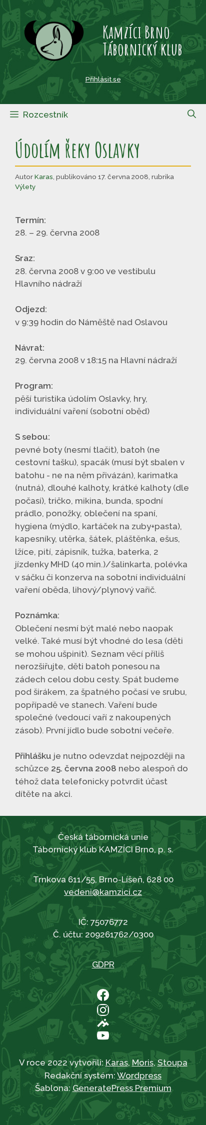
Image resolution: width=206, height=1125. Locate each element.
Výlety (25, 187)
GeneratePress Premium (122, 1088)
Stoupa (173, 1062)
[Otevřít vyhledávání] (192, 114)
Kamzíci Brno (136, 32)
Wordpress (139, 1075)
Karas (43, 177)
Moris (143, 1062)
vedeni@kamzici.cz (103, 892)
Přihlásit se (103, 79)
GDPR (103, 964)
